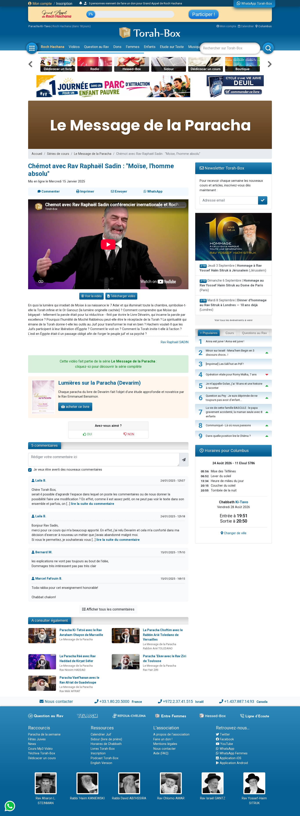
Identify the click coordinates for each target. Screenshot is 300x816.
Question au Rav (96, 47)
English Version (101, 763)
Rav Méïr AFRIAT (70, 691)
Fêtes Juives (37, 739)
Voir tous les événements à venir (234, 320)
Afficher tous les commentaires (110, 609)
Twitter (224, 734)
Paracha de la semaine (44, 734)
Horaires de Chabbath (106, 744)
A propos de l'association (171, 734)
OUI (89, 434)
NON (130, 434)
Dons (117, 47)
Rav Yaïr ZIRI (150, 669)
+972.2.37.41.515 (178, 701)
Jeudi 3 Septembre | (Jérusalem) (233, 268)
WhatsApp (226, 749)
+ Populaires (208, 333)
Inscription (64, 4)
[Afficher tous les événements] (80, 3)
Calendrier (247, 26)
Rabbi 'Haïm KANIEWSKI (87, 798)
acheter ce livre (77, 407)
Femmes (132, 47)
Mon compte (42, 4)
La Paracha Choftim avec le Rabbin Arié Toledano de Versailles (163, 634)
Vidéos (74, 47)
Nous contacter (59, 701)
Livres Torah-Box (103, 749)
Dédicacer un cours (42, 758)
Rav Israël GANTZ (212, 798)
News (32, 744)
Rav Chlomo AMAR (170, 798)
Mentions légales (165, 744)
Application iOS (230, 758)
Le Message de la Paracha (92, 154)
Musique (195, 47)
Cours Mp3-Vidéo (40, 749)
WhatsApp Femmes (233, 753)
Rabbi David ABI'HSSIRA (129, 798)
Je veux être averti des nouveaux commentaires (67, 469)
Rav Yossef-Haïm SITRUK (254, 800)
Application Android (233, 763)
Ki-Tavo (241, 502)
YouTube (226, 744)
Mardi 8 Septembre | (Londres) (233, 305)
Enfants (149, 47)
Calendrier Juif (101, 734)
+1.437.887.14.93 (239, 701)
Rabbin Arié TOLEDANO (158, 648)
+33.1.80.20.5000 (114, 701)
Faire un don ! (162, 739)
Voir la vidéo (93, 296)
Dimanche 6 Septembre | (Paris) (232, 285)
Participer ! (203, 14)
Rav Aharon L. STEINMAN (46, 800)
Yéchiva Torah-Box (41, 753)
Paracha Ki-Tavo (39, 26)
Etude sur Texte (172, 47)
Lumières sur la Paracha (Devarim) (99, 383)
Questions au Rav (254, 333)
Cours (230, 333)
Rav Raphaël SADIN (174, 342)
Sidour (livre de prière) (106, 739)
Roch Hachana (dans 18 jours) (71, 26)
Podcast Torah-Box (104, 758)
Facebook (226, 739)
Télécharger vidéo (122, 296)
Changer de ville (234, 533)
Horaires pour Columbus (226, 450)
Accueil (37, 154)
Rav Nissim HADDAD (72, 669)
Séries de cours (58, 154)
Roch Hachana (52, 47)
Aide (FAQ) (160, 753)
